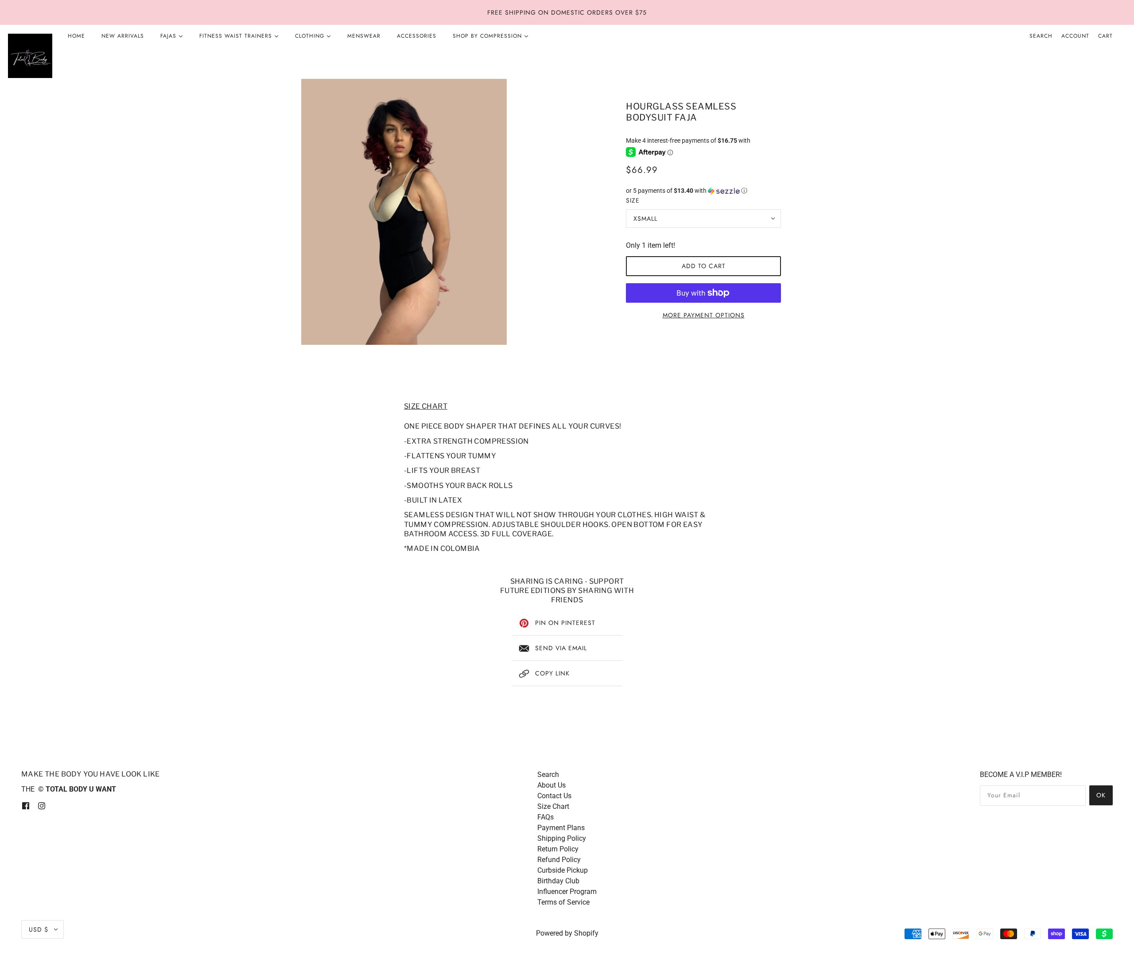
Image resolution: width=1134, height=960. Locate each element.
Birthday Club (558, 881)
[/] (30, 56)
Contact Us (554, 796)
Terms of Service (563, 902)
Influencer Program (567, 891)
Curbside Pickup (562, 870)
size (633, 200)
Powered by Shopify (567, 933)
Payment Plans (561, 827)
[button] (703, 191)
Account (1075, 36)
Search (1040, 36)
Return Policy (558, 849)
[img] (26, 805)
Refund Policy (559, 859)
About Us (551, 785)
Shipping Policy (561, 838)
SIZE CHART (425, 406)
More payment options (704, 315)
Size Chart (553, 806)
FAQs (545, 817)
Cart (1105, 36)
